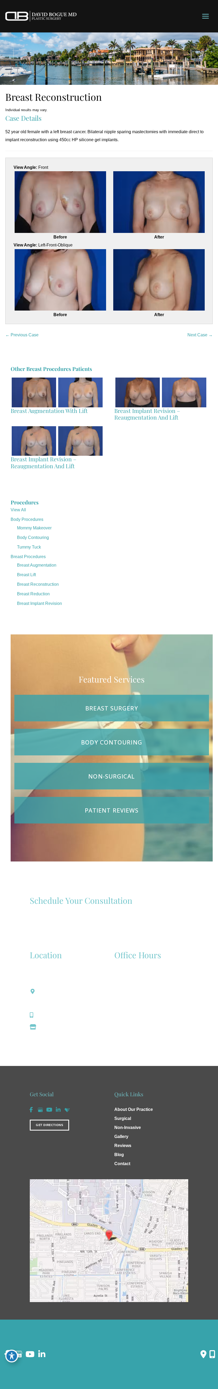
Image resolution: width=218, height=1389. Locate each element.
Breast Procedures (28, 556)
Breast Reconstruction (38, 584)
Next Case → (200, 334)
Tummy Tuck (29, 547)
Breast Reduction (33, 594)
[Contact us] (203, 1354)
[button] (49, 1124)
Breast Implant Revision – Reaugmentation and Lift (147, 414)
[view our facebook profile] (31, 1110)
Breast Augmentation (36, 565)
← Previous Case (22, 334)
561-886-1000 (55, 1015)
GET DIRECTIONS (49, 1125)
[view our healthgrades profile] (67, 1110)
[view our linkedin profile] (58, 1110)
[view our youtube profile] (49, 1110)
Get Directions (55, 1027)
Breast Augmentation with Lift (49, 410)
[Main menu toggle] (205, 16)
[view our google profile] (40, 1110)
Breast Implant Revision (39, 603)
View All (18, 510)
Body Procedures (27, 519)
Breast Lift (26, 574)
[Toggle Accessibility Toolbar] (11, 1356)
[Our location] (212, 1354)
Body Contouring (33, 537)
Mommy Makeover (34, 528)
